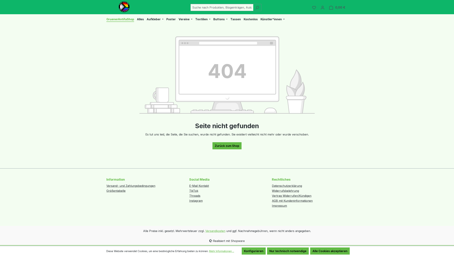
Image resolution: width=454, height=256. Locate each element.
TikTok (193, 191)
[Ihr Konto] (322, 7)
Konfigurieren (253, 251)
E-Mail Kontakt (199, 186)
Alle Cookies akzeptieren (329, 251)
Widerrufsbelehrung (285, 191)
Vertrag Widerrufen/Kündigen (291, 196)
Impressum (279, 205)
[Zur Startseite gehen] (124, 6)
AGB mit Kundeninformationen (292, 200)
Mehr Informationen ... (221, 251)
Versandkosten (215, 231)
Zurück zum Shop (227, 146)
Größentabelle (116, 191)
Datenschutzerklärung (287, 186)
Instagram (196, 200)
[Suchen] (257, 7)
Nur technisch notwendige (287, 251)
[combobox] (221, 7)
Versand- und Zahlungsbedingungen (130, 186)
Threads (194, 196)
